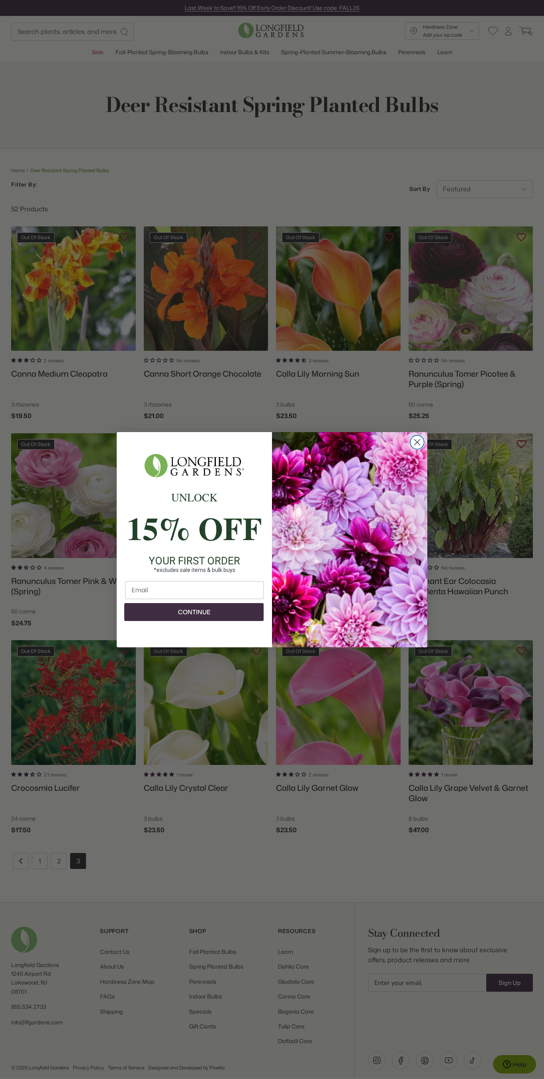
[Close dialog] (417, 442)
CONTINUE (194, 612)
